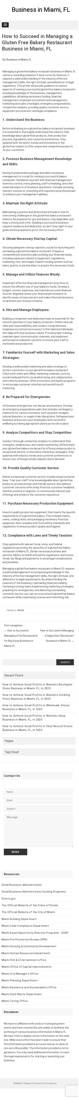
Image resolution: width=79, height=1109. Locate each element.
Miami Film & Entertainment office (24, 960)
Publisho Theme (22, 1083)
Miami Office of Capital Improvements (27, 966)
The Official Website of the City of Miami (28, 912)
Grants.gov (9, 898)
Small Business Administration (22, 884)
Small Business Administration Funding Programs (34, 891)
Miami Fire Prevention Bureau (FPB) (24, 939)
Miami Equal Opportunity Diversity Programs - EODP (35, 932)
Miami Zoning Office (15, 1000)
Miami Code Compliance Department (25, 925)
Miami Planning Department (20, 980)
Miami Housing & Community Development (29, 946)
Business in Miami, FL (41, 9)
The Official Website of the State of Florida (30, 905)
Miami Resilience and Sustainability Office (29, 987)
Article (20, 610)
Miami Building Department (19, 919)
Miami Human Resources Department (26, 953)
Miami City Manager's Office (20, 973)
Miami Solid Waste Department (22, 994)
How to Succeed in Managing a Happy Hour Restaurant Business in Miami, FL (57, 635)
